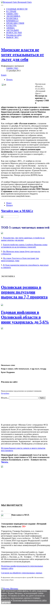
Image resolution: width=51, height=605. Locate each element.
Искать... (5, 398)
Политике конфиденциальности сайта (30, 600)
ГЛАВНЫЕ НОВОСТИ (16, 9)
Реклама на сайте (14, 35)
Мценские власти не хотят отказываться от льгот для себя (22, 54)
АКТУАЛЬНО (12, 30)
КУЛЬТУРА (11, 25)
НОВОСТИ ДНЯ (14, 32)
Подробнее (5, 393)
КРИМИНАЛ (12, 21)
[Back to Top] (2, 511)
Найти (42, 398)
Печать (9, 79)
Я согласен (6, 603)
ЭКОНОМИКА (13, 16)
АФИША (10, 28)
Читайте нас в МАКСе (17, 211)
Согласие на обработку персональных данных (21, 573)
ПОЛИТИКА (12, 18)
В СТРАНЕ (11, 11)
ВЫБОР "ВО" (12, 37)
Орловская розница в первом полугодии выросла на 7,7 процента (24, 292)
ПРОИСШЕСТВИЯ (15, 23)
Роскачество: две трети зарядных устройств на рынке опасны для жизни (23, 239)
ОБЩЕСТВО (12, 14)
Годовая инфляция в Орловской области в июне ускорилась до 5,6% (25, 317)
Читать (4, 462)
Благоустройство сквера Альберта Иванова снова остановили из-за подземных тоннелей (24, 245)
